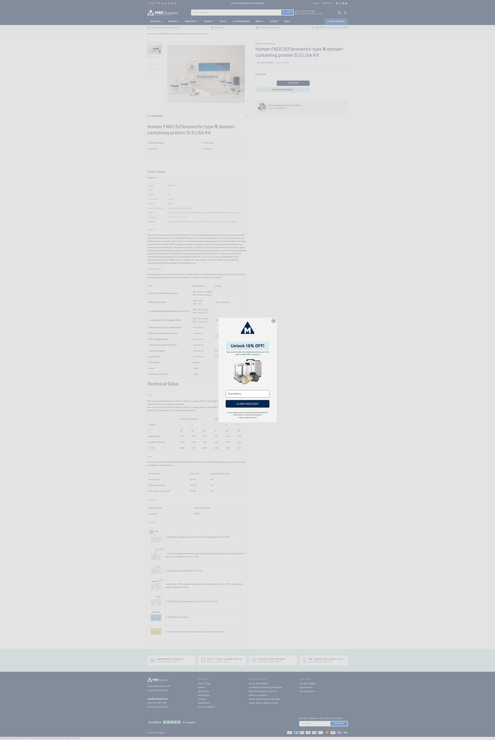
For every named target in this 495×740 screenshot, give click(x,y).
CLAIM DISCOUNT (248, 403)
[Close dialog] (274, 321)
